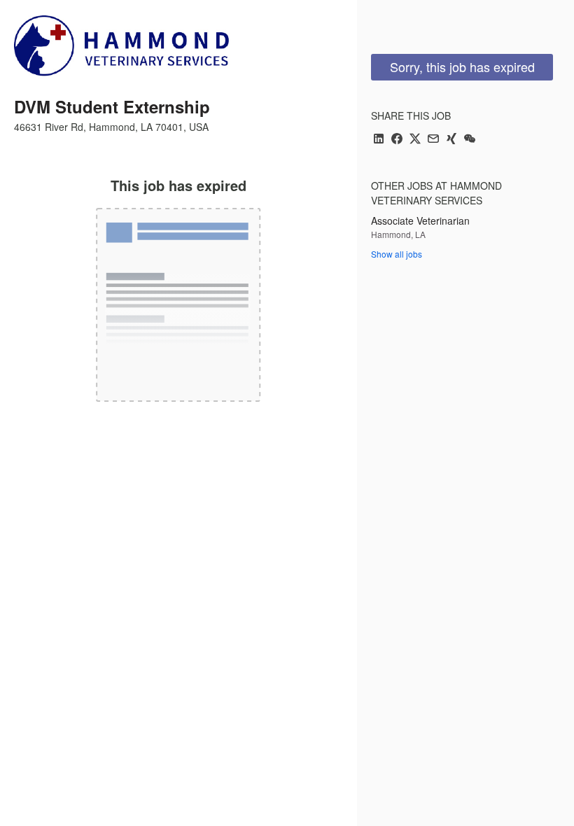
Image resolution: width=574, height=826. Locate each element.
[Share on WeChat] (469, 140)
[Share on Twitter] (415, 140)
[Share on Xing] (451, 140)
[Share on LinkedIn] (378, 140)
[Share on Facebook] (396, 140)
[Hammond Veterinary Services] (124, 50)
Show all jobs (396, 254)
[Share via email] (433, 140)
